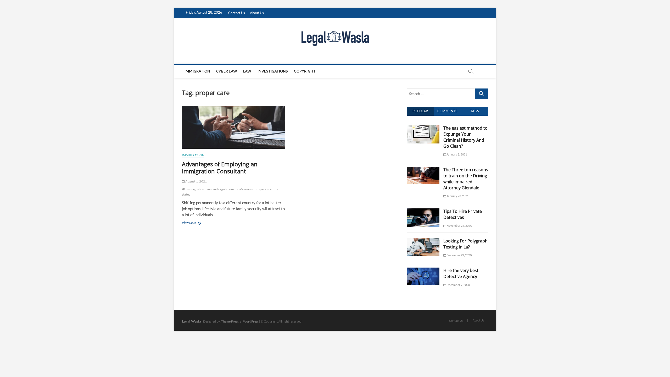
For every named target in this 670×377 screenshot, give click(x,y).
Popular (420, 111)
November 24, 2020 (459, 225)
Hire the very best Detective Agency (460, 273)
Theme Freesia (231, 321)
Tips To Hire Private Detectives (462, 214)
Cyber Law (226, 71)
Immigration (197, 71)
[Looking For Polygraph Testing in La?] (423, 241)
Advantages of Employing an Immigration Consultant (220, 167)
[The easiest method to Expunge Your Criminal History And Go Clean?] (423, 128)
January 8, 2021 (456, 154)
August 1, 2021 (196, 181)
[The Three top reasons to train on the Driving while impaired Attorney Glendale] (423, 169)
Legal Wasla (191, 321)
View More (196, 223)
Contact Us (236, 13)
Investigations (273, 71)
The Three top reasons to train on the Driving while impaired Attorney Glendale (465, 179)
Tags (474, 111)
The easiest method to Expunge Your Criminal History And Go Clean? (465, 137)
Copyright (304, 71)
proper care (263, 189)
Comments (447, 111)
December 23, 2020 (459, 255)
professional (244, 189)
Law (247, 71)
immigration (195, 189)
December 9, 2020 (458, 284)
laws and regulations (220, 189)
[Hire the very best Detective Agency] (423, 270)
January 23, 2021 (457, 196)
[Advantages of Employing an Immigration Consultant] (233, 127)
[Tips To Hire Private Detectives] (423, 211)
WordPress (251, 321)
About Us (257, 13)
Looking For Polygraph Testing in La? (465, 244)
